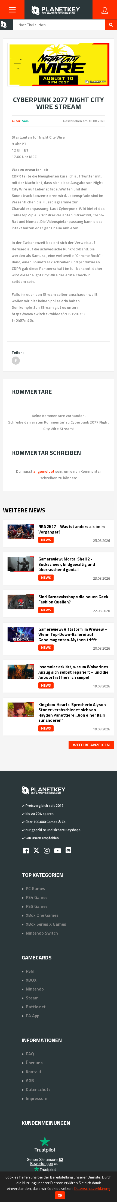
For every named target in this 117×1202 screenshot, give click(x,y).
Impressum (36, 1098)
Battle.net (36, 1007)
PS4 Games (37, 897)
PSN (30, 971)
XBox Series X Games (46, 924)
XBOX (31, 980)
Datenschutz (38, 1089)
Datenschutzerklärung (92, 1188)
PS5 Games (37, 906)
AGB (30, 1080)
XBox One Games (42, 915)
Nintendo (35, 989)
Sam (25, 120)
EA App (32, 1015)
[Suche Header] (111, 24)
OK (60, 1195)
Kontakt (34, 1071)
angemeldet (43, 471)
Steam (32, 998)
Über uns (34, 1062)
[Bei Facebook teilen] (16, 361)
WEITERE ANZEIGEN (91, 744)
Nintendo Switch (42, 933)
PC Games (35, 888)
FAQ (30, 1054)
